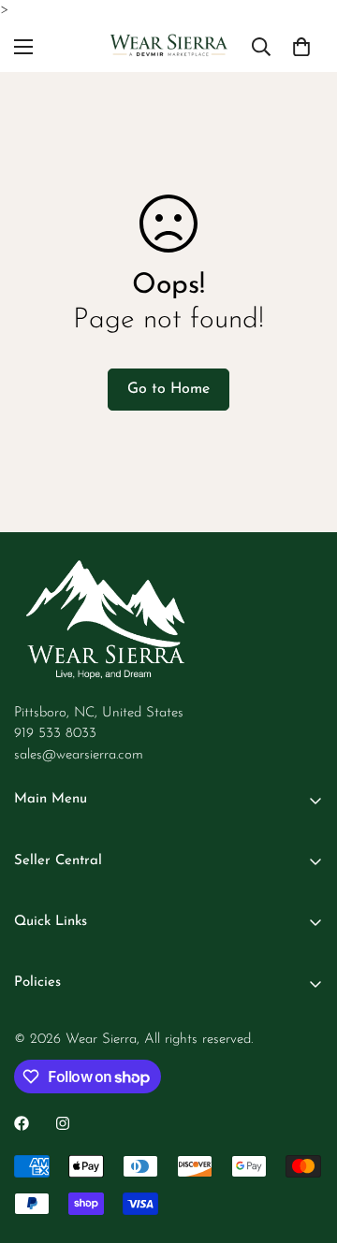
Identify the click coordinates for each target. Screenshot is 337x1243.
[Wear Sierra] (169, 47)
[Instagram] (62, 1123)
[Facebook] (21, 1123)
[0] (301, 45)
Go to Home (168, 389)
